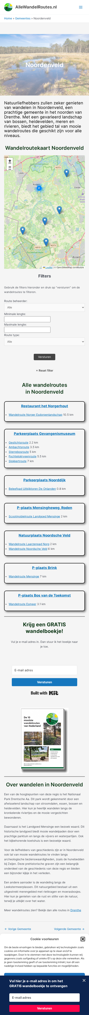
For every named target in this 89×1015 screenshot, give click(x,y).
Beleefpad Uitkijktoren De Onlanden (32, 488)
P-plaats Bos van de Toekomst (44, 595)
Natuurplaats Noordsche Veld (44, 535)
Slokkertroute (17, 461)
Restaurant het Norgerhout (44, 406)
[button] (83, 939)
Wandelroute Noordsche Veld (28, 548)
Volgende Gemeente (69, 929)
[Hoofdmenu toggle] (81, 7)
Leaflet (48, 267)
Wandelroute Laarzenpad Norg (29, 544)
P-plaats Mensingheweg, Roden (44, 508)
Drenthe (75, 910)
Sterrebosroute (19, 451)
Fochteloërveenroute (22, 456)
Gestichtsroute (18, 442)
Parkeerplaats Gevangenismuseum (44, 434)
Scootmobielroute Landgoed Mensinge (34, 516)
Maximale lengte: (15, 324)
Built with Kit (44, 693)
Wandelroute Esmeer (22, 604)
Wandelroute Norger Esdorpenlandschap (35, 414)
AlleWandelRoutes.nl (36, 7)
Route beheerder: (15, 301)
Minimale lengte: (15, 314)
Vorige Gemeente (18, 929)
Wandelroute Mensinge (24, 576)
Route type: (12, 335)
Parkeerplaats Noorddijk (44, 480)
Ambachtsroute (19, 447)
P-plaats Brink (44, 568)
